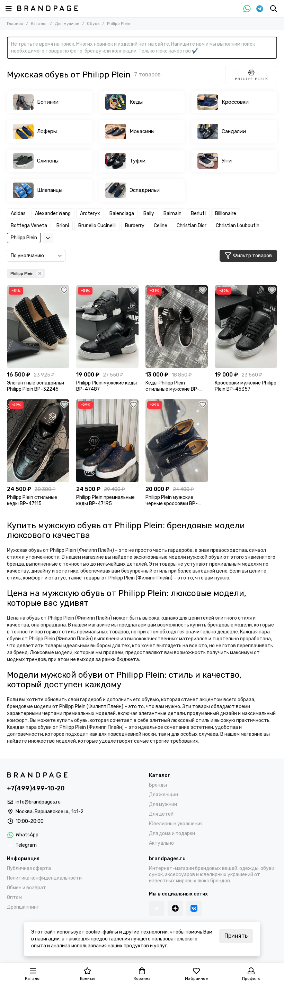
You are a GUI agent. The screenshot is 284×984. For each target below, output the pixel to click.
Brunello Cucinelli (97, 226)
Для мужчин (67, 23)
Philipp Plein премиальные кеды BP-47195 (105, 500)
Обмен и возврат (26, 888)
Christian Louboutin (237, 226)
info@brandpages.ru (38, 802)
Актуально (161, 843)
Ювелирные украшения (176, 824)
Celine (160, 226)
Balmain (172, 213)
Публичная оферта (29, 868)
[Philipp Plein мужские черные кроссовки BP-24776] (176, 440)
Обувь (93, 23)
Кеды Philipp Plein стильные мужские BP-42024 (172, 386)
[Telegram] (259, 8)
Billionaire (225, 213)
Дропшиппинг (23, 907)
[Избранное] (64, 290)
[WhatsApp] (247, 8)
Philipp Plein (24, 238)
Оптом (14, 897)
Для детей (161, 814)
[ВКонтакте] (194, 908)
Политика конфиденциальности (44, 878)
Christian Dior (191, 226)
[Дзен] (175, 908)
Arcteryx (90, 213)
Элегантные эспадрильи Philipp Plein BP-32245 (35, 386)
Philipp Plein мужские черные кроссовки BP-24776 (171, 500)
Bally (148, 213)
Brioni (62, 226)
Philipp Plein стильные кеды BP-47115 (32, 500)
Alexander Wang (53, 213)
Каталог (39, 23)
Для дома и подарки (172, 833)
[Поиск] (274, 8)
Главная (15, 23)
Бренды (158, 785)
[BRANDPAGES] (47, 8)
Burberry (134, 226)
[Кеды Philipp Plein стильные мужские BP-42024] (176, 326)
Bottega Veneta (29, 226)
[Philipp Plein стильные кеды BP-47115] (38, 440)
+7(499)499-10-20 (36, 788)
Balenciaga (121, 213)
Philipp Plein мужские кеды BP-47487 (106, 386)
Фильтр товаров (252, 256)
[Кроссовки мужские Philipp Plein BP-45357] (246, 326)
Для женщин (163, 795)
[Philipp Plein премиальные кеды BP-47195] (107, 440)
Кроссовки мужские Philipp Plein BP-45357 (245, 386)
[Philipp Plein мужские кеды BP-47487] (107, 326)
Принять (236, 935)
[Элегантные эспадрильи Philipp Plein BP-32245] (38, 326)
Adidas (18, 213)
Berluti (198, 213)
